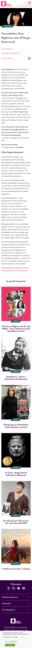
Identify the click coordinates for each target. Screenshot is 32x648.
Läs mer (22, 637)
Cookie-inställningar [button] (11, 641)
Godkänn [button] (10, 645)
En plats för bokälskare (24, 6)
